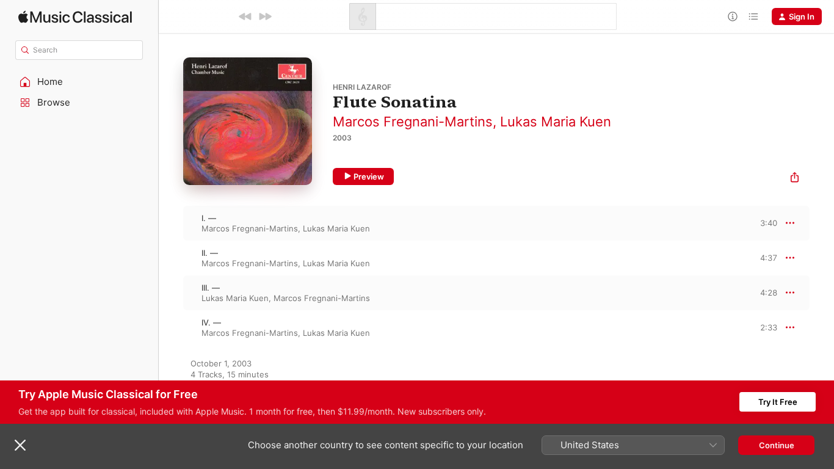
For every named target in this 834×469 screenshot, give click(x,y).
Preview (369, 176)
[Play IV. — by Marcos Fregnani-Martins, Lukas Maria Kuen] (171, 327)
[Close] (20, 445)
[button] (79, 82)
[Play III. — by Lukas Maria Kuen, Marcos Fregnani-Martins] (171, 292)
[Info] (732, 16)
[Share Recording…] (795, 178)
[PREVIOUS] (245, 16)
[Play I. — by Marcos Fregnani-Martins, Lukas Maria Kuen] (171, 223)
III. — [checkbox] (210, 288)
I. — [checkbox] (208, 218)
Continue (776, 445)
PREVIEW (763, 223)
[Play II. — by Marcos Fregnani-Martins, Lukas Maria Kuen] (171, 258)
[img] (75, 17)
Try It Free (777, 402)
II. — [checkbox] (209, 253)
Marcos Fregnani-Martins (413, 121)
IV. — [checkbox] (211, 322)
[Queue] (753, 16)
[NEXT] (265, 16)
